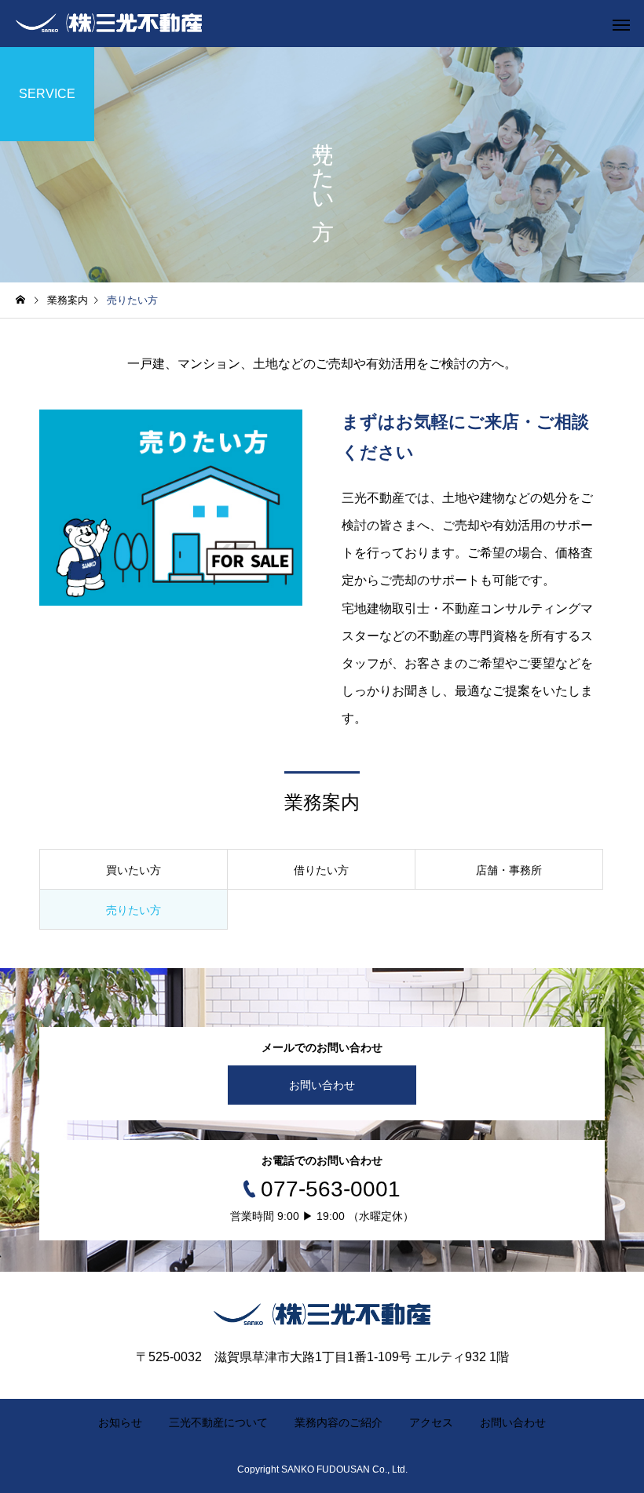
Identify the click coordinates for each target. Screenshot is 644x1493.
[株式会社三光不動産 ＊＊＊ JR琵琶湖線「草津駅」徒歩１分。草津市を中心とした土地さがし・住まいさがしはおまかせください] (109, 23)
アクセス (431, 1422)
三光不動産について (218, 1422)
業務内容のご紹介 (338, 1422)
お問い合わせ (322, 1085)
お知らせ (120, 1422)
